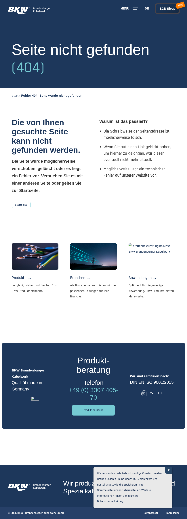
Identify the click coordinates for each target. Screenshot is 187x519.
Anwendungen (140, 277)
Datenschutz (151, 513)
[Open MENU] (135, 8)
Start (15, 96)
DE (147, 8)
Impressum (172, 513)
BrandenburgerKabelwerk (42, 10)
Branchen (77, 277)
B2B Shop (167, 8)
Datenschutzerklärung (110, 501)
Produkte (19, 277)
